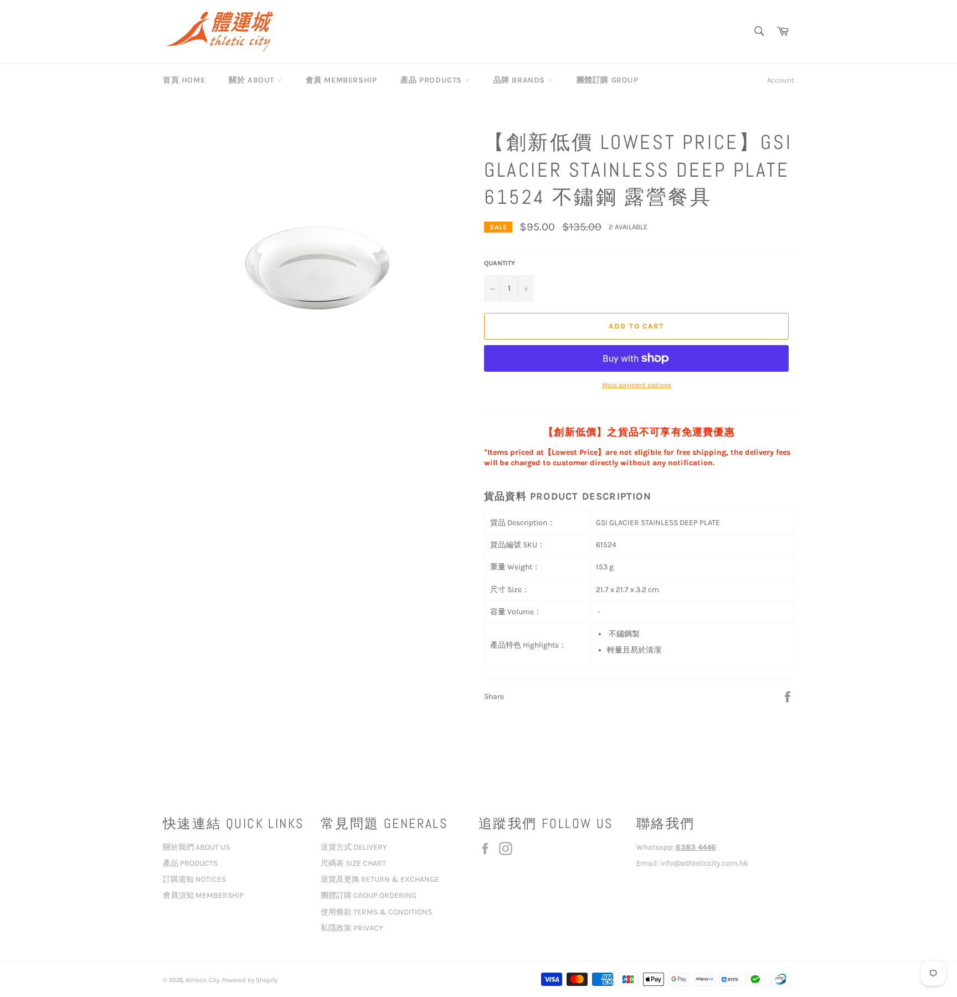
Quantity (499, 263)
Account (780, 80)
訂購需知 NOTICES (194, 879)
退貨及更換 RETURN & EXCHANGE (380, 879)
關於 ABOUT (252, 80)
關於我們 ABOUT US (196, 847)
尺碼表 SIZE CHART (353, 863)
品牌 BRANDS (520, 80)
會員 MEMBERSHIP (341, 80)
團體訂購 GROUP (608, 80)
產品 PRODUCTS (432, 80)
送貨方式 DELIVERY (354, 847)
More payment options (636, 385)
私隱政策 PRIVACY (352, 928)
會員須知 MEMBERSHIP (203, 895)
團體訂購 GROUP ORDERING (368, 895)
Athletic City (202, 980)
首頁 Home (184, 80)
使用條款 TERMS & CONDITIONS (376, 912)
